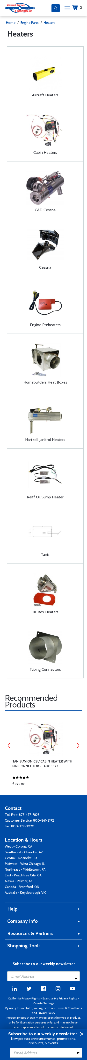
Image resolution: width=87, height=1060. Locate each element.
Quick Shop (48, 774)
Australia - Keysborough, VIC (25, 892)
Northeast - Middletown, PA (25, 869)
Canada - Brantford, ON (22, 887)
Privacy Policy (46, 1013)
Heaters (49, 22)
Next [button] (78, 745)
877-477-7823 (29, 814)
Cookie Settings (43, 1003)
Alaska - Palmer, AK (19, 881)
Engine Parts (30, 22)
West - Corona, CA (18, 846)
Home (10, 22)
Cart (81, 7)
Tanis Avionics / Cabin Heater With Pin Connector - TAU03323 (42, 763)
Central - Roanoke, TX (21, 858)
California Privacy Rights (24, 998)
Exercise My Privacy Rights (60, 998)
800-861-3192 (43, 820)
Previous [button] (9, 745)
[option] (43, 749)
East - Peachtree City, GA (23, 875)
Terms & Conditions (69, 1008)
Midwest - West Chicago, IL (25, 864)
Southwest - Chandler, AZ (24, 852)
